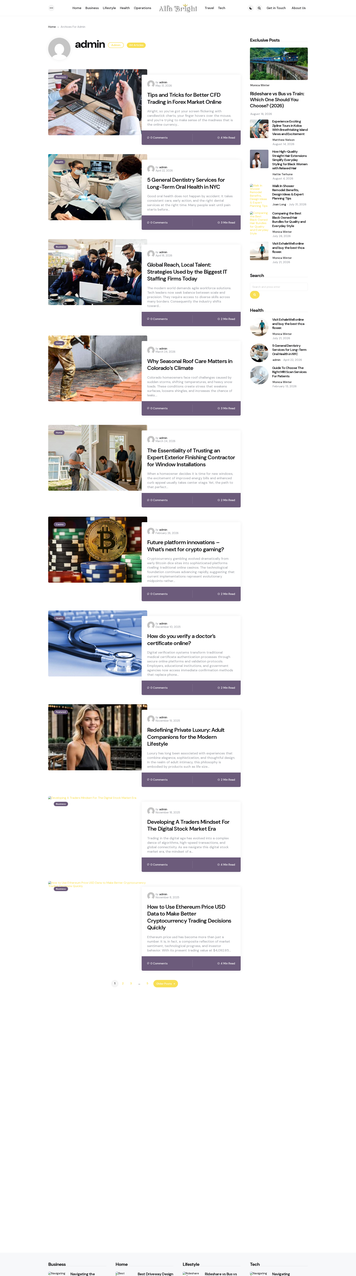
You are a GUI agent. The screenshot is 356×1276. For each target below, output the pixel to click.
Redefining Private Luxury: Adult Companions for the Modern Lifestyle (185, 736)
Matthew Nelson (284, 140)
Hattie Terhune (283, 174)
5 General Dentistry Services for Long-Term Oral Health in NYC (186, 183)
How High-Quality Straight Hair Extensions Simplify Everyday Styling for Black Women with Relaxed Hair (290, 160)
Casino (60, 524)
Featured (61, 712)
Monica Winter (260, 85)
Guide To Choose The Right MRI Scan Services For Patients (289, 372)
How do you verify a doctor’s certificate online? (181, 640)
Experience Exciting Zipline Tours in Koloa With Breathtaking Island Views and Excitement (290, 128)
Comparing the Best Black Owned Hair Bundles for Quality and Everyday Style (289, 219)
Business (61, 76)
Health (59, 161)
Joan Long (279, 204)
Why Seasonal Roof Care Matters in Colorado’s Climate (190, 365)
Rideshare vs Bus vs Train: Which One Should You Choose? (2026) (277, 100)
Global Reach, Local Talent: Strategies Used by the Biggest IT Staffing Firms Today (187, 271)
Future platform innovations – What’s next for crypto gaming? (185, 546)
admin (163, 82)
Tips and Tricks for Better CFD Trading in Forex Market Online (184, 98)
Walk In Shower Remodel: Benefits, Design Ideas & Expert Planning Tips (288, 192)
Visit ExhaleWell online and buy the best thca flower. (288, 248)
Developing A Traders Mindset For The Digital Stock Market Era (188, 825)
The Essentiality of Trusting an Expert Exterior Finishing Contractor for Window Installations (191, 457)
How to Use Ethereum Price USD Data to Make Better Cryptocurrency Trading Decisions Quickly (189, 917)
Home (52, 27)
